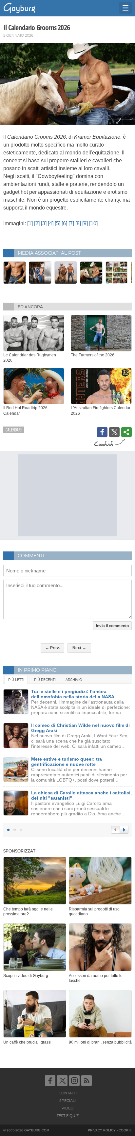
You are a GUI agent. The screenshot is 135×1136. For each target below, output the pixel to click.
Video (67, 1108)
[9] (85, 223)
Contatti (68, 1093)
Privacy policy (102, 1130)
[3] (44, 223)
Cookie (125, 1130)
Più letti (16, 680)
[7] (71, 223)
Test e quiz (68, 1115)
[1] (30, 223)
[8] (78, 223)
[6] (64, 223)
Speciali (67, 1100)
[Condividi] (126, 432)
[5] (57, 223)
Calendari (14, 429)
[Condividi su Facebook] (102, 432)
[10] (93, 223)
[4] (50, 223)
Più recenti (45, 680)
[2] (37, 223)
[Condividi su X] (114, 432)
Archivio (74, 680)
